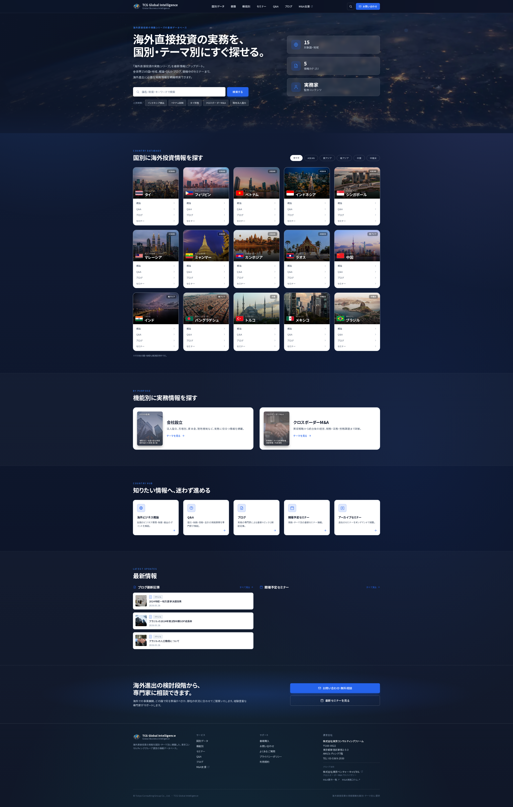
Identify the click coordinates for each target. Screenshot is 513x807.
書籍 (233, 6)
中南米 (373, 158)
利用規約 (265, 761)
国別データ (218, 6)
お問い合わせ (370, 6)
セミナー (262, 6)
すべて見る (245, 587)
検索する (238, 92)
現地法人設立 (239, 102)
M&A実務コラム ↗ (351, 779)
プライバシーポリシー (271, 756)
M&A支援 (304, 6)
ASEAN (311, 158)
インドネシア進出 (156, 102)
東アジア (327, 158)
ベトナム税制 (177, 102)
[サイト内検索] (350, 6)
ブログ (288, 6)
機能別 (246, 6)
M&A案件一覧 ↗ (331, 779)
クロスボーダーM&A (216, 102)
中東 (359, 158)
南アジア (344, 158)
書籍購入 (265, 741)
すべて (296, 157)
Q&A (276, 6)
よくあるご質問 (267, 751)
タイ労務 (194, 102)
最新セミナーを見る (337, 700)
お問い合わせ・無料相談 (337, 688)
